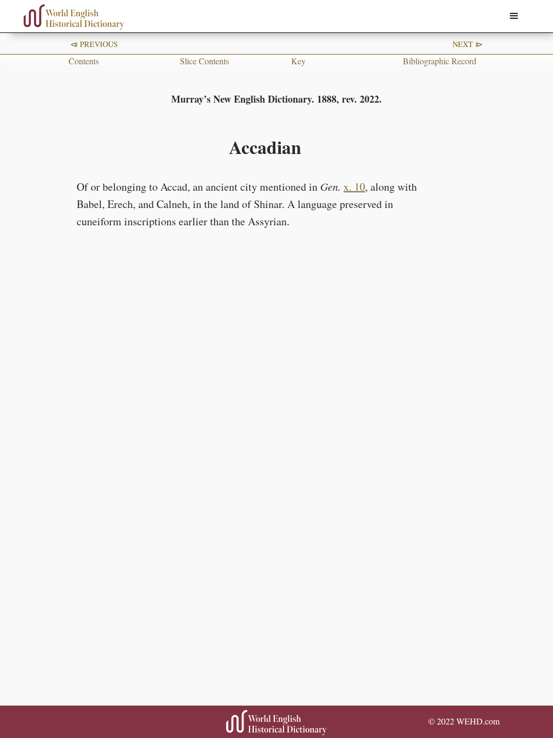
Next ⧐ (468, 44)
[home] (74, 17)
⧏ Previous (94, 44)
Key (298, 60)
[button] (514, 16)
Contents (84, 60)
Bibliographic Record (439, 60)
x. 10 (354, 186)
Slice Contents (204, 60)
